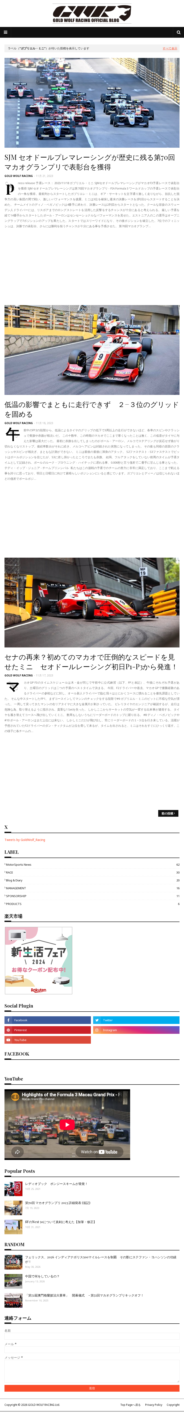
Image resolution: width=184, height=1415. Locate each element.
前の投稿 (167, 813)
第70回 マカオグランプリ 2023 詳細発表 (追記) (57, 1203)
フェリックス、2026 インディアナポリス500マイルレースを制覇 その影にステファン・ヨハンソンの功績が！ (100, 1259)
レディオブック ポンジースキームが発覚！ (56, 1184)
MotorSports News (93, 865)
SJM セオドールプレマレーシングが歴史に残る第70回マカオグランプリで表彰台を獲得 (89, 161)
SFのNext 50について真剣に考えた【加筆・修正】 (60, 1222)
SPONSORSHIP (93, 896)
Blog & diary (93, 880)
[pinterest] (47, 1030)
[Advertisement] (92, 266)
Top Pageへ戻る (130, 1405)
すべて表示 (170, 48)
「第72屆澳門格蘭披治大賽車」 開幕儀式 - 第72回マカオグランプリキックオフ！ (84, 1295)
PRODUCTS (93, 904)
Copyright (173, 1405)
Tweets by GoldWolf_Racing (24, 840)
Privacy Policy (153, 1405)
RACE (93, 872)
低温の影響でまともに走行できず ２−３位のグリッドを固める (91, 408)
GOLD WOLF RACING (18, 176)
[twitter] (136, 1020)
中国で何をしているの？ (42, 1276)
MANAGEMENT (93, 888)
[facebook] (47, 1020)
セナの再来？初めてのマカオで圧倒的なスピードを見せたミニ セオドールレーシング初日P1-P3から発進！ (91, 661)
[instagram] (136, 1030)
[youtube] (47, 1040)
